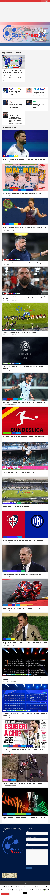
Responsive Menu (46, 1)
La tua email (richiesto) (31, 837)
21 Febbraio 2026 (6, 75)
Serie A (34, 101)
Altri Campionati (7, 363)
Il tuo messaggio (29, 848)
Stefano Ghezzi (13, 75)
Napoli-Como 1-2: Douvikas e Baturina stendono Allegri (19, 472)
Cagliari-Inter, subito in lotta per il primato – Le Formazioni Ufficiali (23, 540)
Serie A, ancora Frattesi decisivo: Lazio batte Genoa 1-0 (19, 332)
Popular (11, 67)
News (16, 65)
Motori (43, 88)
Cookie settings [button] (43, 890)
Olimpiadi (5, 67)
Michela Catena (19, 96)
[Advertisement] (25, 12)
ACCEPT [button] (25, 892)
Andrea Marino (13, 610)
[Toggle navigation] (3, 44)
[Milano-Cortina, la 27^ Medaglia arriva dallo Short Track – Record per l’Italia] (13, 62)
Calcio (39, 88)
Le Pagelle (5, 329)
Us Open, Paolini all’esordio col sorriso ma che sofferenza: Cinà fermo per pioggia (16, 105)
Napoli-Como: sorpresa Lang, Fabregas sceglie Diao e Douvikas (22, 574)
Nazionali (12, 65)
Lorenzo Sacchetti (13, 370)
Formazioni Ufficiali (8, 502)
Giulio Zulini (12, 473)
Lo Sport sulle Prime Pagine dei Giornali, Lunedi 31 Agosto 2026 (39, 92)
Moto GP (5, 604)
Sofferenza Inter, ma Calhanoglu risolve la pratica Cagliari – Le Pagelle (24, 402)
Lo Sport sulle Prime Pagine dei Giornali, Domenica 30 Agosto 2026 (23, 749)
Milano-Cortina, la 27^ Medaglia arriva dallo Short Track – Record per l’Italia (13, 72)
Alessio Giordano (42, 109)
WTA (10, 101)
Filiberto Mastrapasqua (14, 439)
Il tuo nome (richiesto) (31, 831)
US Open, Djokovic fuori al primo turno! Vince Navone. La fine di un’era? (16, 92)
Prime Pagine (42, 89)
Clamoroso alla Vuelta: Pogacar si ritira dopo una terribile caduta (22, 783)
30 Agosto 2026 (36, 109)
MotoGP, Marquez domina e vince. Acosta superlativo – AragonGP (22, 608)
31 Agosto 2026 (12, 96)
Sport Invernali (17, 67)
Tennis (19, 88)
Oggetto (28, 843)
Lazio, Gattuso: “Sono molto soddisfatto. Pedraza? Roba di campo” (39, 105)
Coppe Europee (10, 674)
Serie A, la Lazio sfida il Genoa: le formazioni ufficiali (18, 506)
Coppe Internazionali (20, 674)
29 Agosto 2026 (6, 785)
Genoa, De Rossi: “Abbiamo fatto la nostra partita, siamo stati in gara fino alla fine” (15, 118)
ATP (10, 88)
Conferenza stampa (37, 100)
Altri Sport (6, 65)
